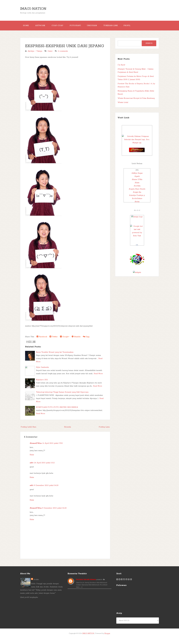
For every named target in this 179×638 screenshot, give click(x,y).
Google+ (65, 337)
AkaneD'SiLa (36, 443)
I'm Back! (121, 65)
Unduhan (92, 25)
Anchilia (137, 186)
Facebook (42, 337)
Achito (36, 579)
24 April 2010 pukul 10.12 (44, 463)
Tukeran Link (110, 25)
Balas (32, 455)
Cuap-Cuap (57, 25)
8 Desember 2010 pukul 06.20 (46, 485)
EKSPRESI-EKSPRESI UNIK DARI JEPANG (64, 46)
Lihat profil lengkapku (29, 597)
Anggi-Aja (137, 192)
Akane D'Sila (137, 179)
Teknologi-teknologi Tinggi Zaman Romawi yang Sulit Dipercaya (62, 392)
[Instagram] (124, 579)
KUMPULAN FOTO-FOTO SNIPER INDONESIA (57, 407)
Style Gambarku (42, 367)
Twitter (54, 337)
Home (26, 25)
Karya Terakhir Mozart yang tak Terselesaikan (54, 352)
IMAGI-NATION (33, 9)
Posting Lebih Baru (28, 427)
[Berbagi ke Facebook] (34, 341)
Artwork (40, 25)
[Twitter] (119, 579)
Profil (126, 25)
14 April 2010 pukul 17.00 (52, 443)
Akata (137, 183)
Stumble (76, 337)
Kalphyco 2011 (42, 380)
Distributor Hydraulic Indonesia (86, 579)
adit (31, 463)
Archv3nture (137, 198)
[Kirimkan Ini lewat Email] (27, 341)
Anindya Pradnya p (137, 195)
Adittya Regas (137, 173)
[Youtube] (126, 579)
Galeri (50, 51)
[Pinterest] (129, 579)
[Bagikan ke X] (32, 341)
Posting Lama (104, 427)
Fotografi (75, 25)
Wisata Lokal (123, 102)
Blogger (107, 633)
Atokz (137, 202)
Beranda (67, 427)
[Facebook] (122, 579)
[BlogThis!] (29, 341)
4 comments (63, 51)
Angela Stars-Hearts (137, 189)
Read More (98, 374)
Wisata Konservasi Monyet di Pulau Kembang (136, 98)
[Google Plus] (117, 579)
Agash (137, 176)
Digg (87, 337)
